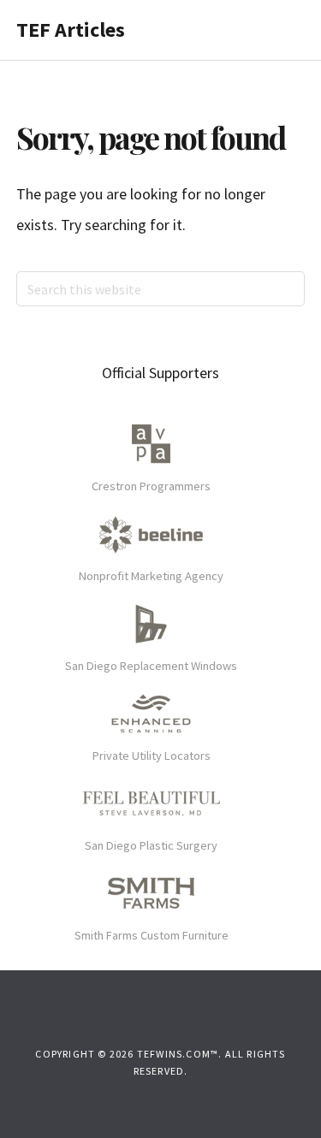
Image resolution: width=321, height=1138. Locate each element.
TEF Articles (70, 29)
